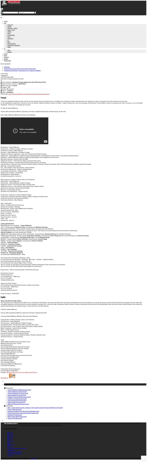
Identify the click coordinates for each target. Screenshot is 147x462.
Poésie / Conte (11, 30)
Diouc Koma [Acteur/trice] (16, 402)
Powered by (5, 378)
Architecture (10, 38)
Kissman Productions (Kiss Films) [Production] (23, 411)
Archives (33, 459)
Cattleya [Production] (14, 418)
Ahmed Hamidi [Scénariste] (16, 400)
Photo (8, 37)
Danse (8, 33)
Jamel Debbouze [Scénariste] (17, 391)
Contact (10, 455)
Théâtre (9, 32)
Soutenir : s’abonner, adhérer (17, 448)
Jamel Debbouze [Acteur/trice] (17, 393)
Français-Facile (7, 61)
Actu (5, 23)
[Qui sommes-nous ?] (1, 14)
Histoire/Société (11, 44)
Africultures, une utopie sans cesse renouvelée (20, 69)
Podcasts (9, 52)
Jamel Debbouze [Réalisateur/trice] (19, 390)
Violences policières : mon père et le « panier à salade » (22, 70)
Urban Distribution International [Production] (22, 413)
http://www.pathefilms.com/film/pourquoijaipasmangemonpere (29, 94)
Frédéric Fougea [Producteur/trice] (19, 397)
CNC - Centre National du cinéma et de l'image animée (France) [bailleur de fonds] (35, 408)
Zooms (5, 54)
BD (8, 40)
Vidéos (9, 50)
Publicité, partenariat (14, 454)
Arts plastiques (11, 35)
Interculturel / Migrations (13, 45)
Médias (9, 47)
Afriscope (6, 57)
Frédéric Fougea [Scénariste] (17, 399)
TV (4, 49)
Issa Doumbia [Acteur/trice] (16, 395)
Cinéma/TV (10, 25)
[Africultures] (10, 7)
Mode (8, 42)
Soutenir (7, 67)
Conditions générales (14, 452)
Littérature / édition (12, 28)
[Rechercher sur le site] (2, 9)
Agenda (6, 59)
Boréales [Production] (14, 415)
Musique (9, 26)
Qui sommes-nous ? (11, 423)
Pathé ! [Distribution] (14, 409)
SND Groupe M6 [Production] (17, 416)
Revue (5, 55)
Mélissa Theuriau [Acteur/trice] (18, 404)
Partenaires (11, 450)
